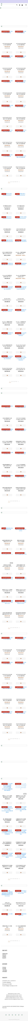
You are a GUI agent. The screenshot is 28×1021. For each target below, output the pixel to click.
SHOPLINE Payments (16, 1019)
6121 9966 (9, 984)
